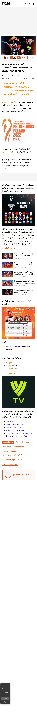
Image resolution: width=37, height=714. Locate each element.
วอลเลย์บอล (7, 447)
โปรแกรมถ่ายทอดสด (10, 451)
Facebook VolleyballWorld (15, 430)
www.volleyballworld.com (15, 424)
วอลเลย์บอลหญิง (19, 447)
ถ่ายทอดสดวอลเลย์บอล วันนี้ (12, 455)
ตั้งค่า (5, 702)
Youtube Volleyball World (15, 427)
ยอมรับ (5, 698)
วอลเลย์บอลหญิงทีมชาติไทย (12, 460)
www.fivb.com (10, 421)
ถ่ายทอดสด (25, 442)
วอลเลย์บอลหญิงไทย (10, 464)
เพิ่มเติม (6, 695)
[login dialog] (33, 4)
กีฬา (17, 442)
